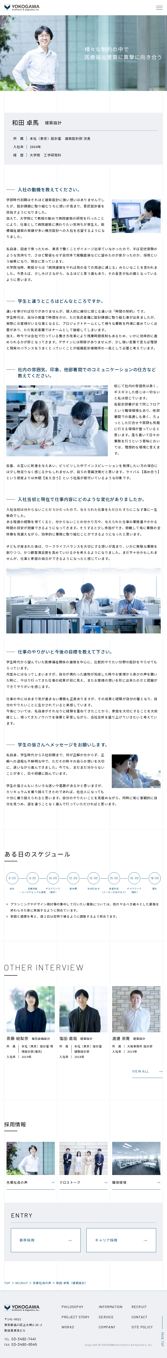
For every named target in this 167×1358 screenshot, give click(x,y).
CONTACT (139, 1317)
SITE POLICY (142, 1327)
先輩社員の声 (42, 1283)
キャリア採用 (106, 1240)
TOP (7, 1283)
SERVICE (106, 1317)
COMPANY (107, 1327)
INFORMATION (110, 1307)
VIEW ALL (140, 1071)
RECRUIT (21, 1283)
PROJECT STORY (76, 1317)
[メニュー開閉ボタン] (159, 7)
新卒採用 (27, 1240)
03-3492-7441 (20, 1338)
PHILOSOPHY (73, 1307)
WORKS (68, 1327)
